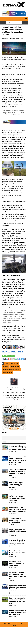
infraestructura (15, 366)
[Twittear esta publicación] (5, 359)
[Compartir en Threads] (25, 359)
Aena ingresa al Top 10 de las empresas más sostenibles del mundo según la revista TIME (17, 542)
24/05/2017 (6, 38)
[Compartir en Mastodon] (18, 359)
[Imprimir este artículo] (14, 359)
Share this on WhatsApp (9, 355)
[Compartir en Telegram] (20, 359)
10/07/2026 (13, 567)
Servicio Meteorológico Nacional (11, 369)
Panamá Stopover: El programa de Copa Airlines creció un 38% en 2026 (17, 552)
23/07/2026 (13, 451)
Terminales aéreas (7, 372)
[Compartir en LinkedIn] (7, 359)
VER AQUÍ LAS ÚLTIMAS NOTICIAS (12, 352)
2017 (7, 363)
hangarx (14, 625)
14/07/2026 (13, 524)
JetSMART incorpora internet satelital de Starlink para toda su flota (17, 531)
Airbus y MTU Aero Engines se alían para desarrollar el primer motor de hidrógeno (17, 612)
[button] (26, 19)
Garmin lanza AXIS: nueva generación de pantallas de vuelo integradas (16, 563)
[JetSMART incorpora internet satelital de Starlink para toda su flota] (5, 530)
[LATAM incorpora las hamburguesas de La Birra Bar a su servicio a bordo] (5, 520)
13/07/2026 (13, 546)
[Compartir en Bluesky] (23, 359)
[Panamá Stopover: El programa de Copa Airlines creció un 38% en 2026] (5, 552)
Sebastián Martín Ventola (17, 38)
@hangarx (18, 623)
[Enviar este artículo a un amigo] (11, 359)
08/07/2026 (13, 593)
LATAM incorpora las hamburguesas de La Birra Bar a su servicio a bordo (17, 520)
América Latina (14, 363)
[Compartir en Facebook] (3, 359)
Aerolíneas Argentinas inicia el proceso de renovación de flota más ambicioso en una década (17, 448)
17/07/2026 (13, 464)
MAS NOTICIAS (5, 442)
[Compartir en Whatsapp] (16, 359)
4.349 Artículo (24, 388)
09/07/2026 (13, 580)
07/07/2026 (13, 616)
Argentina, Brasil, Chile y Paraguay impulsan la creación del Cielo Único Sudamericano (17, 509)
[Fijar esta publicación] (9, 359)
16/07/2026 (13, 490)
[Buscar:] (14, 22)
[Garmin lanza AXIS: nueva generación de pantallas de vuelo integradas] (5, 563)
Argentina (5, 366)
